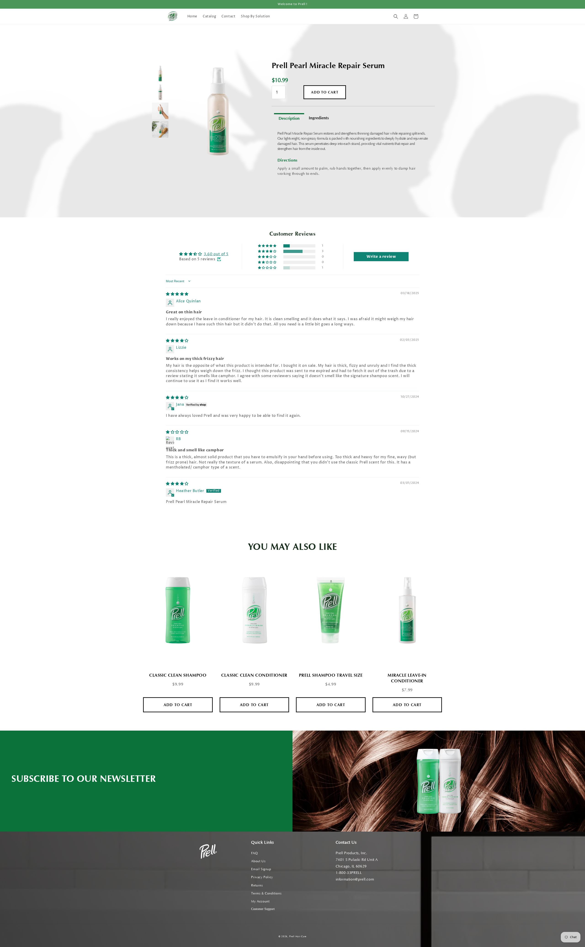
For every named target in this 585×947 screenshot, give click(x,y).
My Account (260, 901)
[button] (396, 16)
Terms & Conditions (266, 893)
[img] (177, 294)
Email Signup (261, 869)
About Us (258, 861)
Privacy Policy (262, 877)
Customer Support (263, 909)
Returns (257, 885)
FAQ (254, 853)
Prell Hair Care (298, 936)
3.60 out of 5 (216, 254)
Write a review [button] (381, 256)
